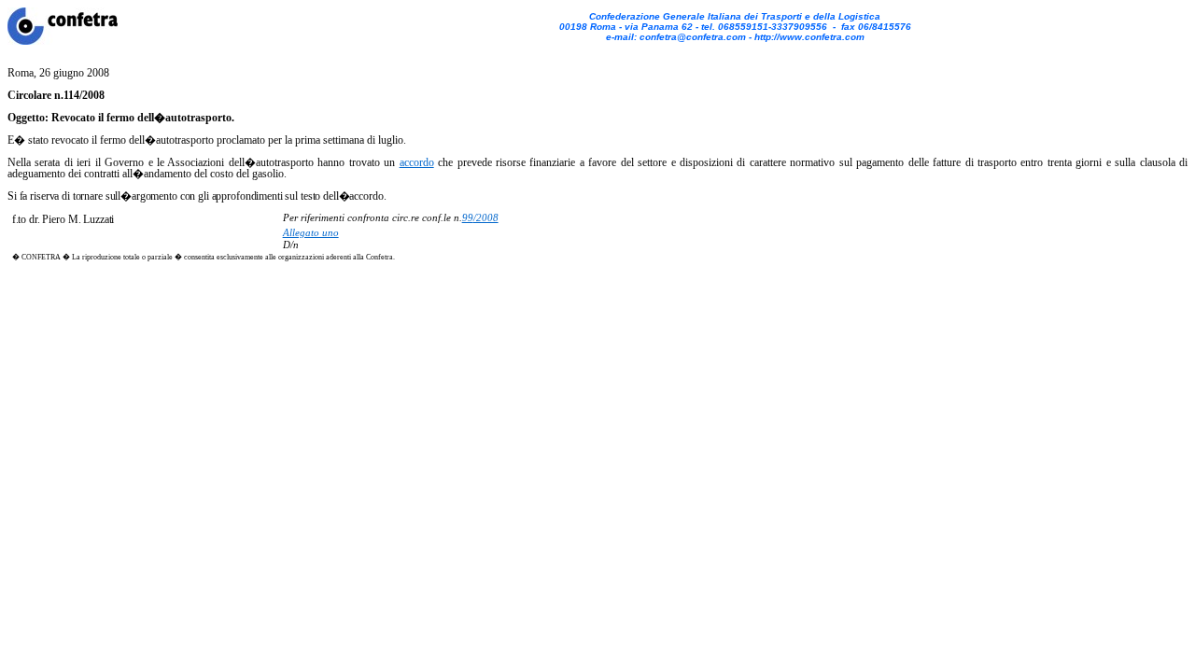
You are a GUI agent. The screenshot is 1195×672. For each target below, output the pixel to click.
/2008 (486, 218)
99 (467, 218)
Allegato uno (311, 233)
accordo (417, 162)
